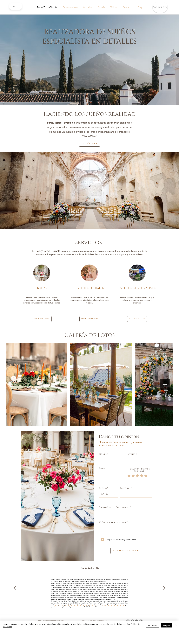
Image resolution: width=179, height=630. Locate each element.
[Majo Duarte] (92, 605)
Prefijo (103, 488)
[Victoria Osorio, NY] (65, 605)
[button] (57, 496)
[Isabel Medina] (108, 605)
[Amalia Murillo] (71, 605)
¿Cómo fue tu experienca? (113, 522)
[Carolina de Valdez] (105, 605)
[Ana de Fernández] (89, 605)
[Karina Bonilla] (123, 605)
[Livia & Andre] (55, 605)
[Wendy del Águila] (114, 605)
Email (102, 468)
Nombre (103, 454)
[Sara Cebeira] (86, 605)
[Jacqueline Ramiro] (111, 605)
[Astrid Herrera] (120, 605)
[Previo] (15, 588)
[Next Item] (165, 384)
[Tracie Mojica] (68, 605)
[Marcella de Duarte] (102, 605)
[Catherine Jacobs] (74, 605)
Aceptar (166, 625)
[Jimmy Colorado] (83, 605)
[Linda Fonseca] (77, 605)
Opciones (152, 625)
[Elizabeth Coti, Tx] (62, 605)
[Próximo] (164, 588)
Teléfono (125, 488)
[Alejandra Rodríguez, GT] (58, 605)
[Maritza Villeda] (117, 605)
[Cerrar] (175, 625)
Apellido (132, 454)
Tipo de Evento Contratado (114, 507)
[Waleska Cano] (80, 605)
